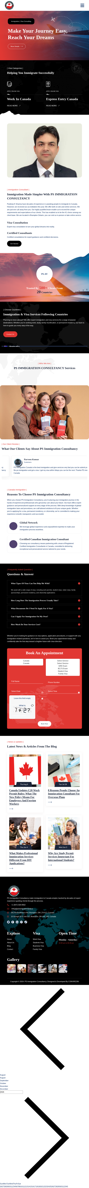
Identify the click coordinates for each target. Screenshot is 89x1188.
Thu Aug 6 (24, 784)
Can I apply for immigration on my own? (29, 616)
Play (44, 274)
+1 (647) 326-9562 (18, 905)
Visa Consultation (17, 222)
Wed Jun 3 (63, 847)
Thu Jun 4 (24, 847)
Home (9, 939)
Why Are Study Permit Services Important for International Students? (61, 856)
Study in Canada (58, 99)
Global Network (29, 522)
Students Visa (38, 943)
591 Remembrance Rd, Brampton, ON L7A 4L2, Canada (32, 913)
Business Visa (38, 946)
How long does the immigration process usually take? (35, 600)
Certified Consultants (19, 233)
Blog (9, 946)
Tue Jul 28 (63, 784)
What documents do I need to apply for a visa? (32, 608)
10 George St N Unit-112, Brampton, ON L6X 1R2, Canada (33, 916)
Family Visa (37, 949)
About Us (10, 943)
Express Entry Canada (23, 99)
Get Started (14, 243)
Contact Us (10, 334)
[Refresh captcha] (32, 705)
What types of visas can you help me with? (30, 583)
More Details (15, 46)
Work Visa (37, 939)
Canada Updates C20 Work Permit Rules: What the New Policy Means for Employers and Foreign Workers (24, 797)
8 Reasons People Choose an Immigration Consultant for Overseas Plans (64, 793)
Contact (10, 949)
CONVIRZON (73, 981)
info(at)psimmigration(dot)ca (22, 909)
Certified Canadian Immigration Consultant (44, 539)
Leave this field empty (22, 698)
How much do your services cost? (25, 624)
